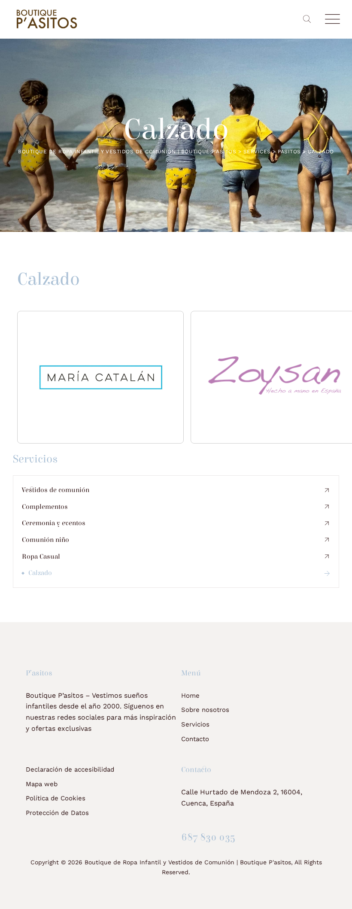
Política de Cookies (55, 798)
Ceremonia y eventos (53, 523)
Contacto (195, 739)
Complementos (45, 507)
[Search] (306, 19)
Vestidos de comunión (55, 490)
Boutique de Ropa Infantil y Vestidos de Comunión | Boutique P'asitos (188, 862)
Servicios (195, 724)
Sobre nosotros (205, 710)
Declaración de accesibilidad (70, 769)
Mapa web (42, 784)
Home (190, 695)
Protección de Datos (57, 813)
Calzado (40, 573)
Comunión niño (45, 540)
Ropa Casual (41, 556)
